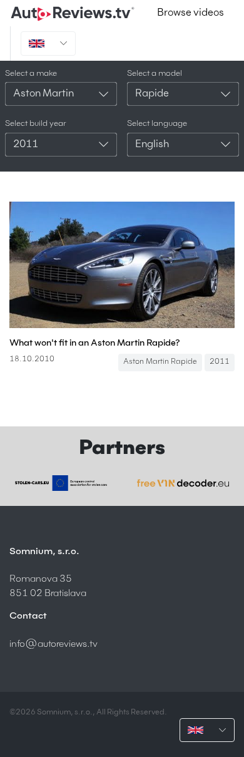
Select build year (35, 124)
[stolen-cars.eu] (61, 483)
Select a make (31, 74)
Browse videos (190, 13)
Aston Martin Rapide (160, 362)
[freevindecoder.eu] (183, 482)
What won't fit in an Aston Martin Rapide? (94, 343)
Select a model (154, 74)
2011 (220, 362)
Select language (157, 124)
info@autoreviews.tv (53, 644)
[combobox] (61, 94)
